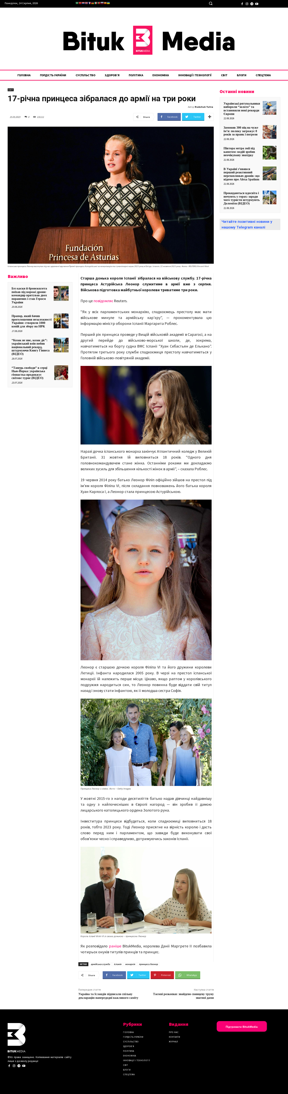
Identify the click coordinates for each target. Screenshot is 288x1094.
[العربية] (77, 3)
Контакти (174, 1037)
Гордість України (133, 1037)
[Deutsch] (92, 3)
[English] (86, 3)
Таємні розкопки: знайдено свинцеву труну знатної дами (183, 996)
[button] (210, 3)
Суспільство (131, 1041)
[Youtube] (256, 3)
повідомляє (103, 300)
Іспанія (117, 964)
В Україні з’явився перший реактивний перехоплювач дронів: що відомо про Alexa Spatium (242, 174)
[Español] (105, 3)
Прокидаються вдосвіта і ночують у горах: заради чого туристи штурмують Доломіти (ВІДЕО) (242, 198)
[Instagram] (246, 3)
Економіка (129, 1055)
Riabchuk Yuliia (204, 106)
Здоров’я (128, 1046)
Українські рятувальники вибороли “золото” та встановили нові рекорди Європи (242, 109)
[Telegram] (251, 3)
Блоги (127, 1069)
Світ (10, 90)
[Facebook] (242, 3)
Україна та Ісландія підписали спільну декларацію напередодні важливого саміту (108, 996)
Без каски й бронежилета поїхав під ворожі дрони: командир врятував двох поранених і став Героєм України (29, 295)
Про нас (174, 1032)
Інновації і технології (136, 1060)
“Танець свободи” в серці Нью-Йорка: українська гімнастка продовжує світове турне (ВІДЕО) (29, 373)
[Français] (89, 3)
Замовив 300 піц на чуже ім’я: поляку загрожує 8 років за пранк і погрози (241, 131)
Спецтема (129, 1074)
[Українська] (108, 3)
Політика (128, 1051)
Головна (128, 1032)
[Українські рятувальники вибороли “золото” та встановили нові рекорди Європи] (269, 108)
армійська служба (100, 964)
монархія (130, 964)
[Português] (99, 3)
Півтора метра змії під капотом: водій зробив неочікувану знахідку (239, 152)
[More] (210, 117)
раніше (115, 945)
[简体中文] (80, 3)
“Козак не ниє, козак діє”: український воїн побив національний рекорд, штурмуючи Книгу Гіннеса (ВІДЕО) (31, 347)
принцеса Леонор (148, 964)
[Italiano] (95, 3)
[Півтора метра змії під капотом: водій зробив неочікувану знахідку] (269, 152)
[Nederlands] (83, 3)
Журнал (173, 1041)
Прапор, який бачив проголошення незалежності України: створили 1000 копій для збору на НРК (32, 321)
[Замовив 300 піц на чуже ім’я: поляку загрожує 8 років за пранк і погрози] (269, 132)
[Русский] (102, 3)
